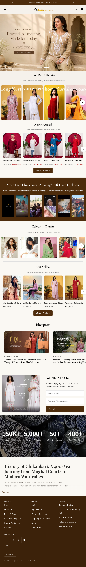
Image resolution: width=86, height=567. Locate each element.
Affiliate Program (12, 518)
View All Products (43, 170)
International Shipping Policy (69, 511)
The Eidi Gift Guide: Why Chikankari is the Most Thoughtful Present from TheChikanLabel (25, 361)
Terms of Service (39, 514)
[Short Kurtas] (54, 102)
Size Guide (36, 528)
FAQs (34, 505)
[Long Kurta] (11, 102)
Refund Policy (65, 526)
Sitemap (8, 509)
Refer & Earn (10, 514)
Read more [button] (5, 492)
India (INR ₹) (9, 555)
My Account (37, 509)
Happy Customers (12, 523)
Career (7, 528)
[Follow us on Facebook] (7, 540)
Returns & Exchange (68, 522)
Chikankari (57, 356)
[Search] (9, 9)
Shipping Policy (66, 505)
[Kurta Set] (33, 102)
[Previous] (4, 102)
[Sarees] (76, 102)
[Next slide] (81, 246)
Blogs (7, 505)
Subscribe (52, 409)
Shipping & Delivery (40, 518)
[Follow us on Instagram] (13, 540)
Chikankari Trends (11, 356)
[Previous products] (2, 149)
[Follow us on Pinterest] (19, 540)
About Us (35, 523)
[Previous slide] (4, 246)
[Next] (82, 102)
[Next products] (83, 149)
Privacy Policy (65, 517)
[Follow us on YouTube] (24, 540)
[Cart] (81, 9)
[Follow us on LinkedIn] (7, 546)
